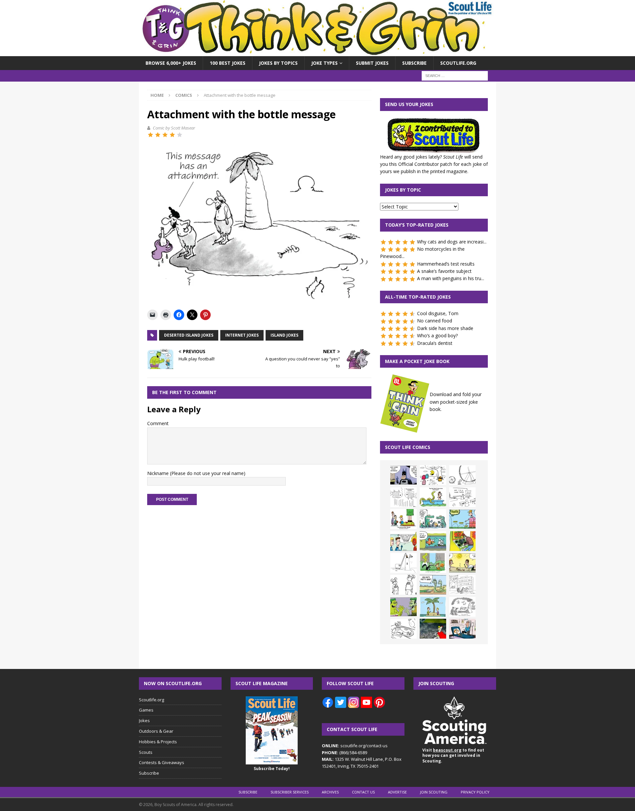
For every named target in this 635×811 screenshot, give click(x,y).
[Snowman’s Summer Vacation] (462, 497)
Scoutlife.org (458, 63)
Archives (330, 792)
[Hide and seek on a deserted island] (433, 607)
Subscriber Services (290, 792)
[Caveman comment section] (462, 607)
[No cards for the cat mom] (462, 629)
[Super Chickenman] (433, 629)
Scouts (145, 752)
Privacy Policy (475, 792)
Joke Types (324, 63)
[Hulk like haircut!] (403, 607)
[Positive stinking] (462, 585)
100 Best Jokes (227, 63)
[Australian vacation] (403, 497)
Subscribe (414, 63)
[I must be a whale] (433, 541)
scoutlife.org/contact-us (355, 746)
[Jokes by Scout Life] (317, 52)
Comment (158, 423)
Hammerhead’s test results (446, 264)
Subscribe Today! (272, 768)
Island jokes (284, 335)
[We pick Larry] (403, 519)
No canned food (434, 320)
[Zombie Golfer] (462, 519)
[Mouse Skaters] (403, 629)
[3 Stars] (165, 134)
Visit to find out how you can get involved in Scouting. (453, 755)
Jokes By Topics (278, 63)
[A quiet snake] (433, 585)
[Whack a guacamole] (462, 541)
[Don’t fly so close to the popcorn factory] (403, 541)
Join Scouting (433, 792)
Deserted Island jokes (188, 335)
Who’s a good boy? (437, 335)
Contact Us (363, 792)
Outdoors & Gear (156, 731)
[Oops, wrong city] (433, 519)
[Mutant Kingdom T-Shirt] (403, 585)
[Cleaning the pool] (433, 497)
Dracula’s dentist (434, 343)
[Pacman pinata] (433, 475)
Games (146, 710)
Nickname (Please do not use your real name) (196, 473)
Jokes (144, 720)
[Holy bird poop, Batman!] (403, 475)
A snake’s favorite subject (444, 271)
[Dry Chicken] (462, 563)
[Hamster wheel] (462, 475)
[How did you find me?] (433, 563)
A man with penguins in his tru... (450, 278)
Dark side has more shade (445, 328)
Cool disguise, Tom (437, 313)
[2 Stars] (157, 134)
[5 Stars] (179, 134)
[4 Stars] (172, 134)
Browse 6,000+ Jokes (171, 63)
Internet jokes (242, 335)
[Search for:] (455, 75)
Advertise (397, 792)
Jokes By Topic (403, 190)
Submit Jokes (372, 63)
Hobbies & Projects (158, 742)
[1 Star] (150, 134)
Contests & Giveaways (161, 762)
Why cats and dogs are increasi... (452, 242)
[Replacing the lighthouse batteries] (403, 563)
